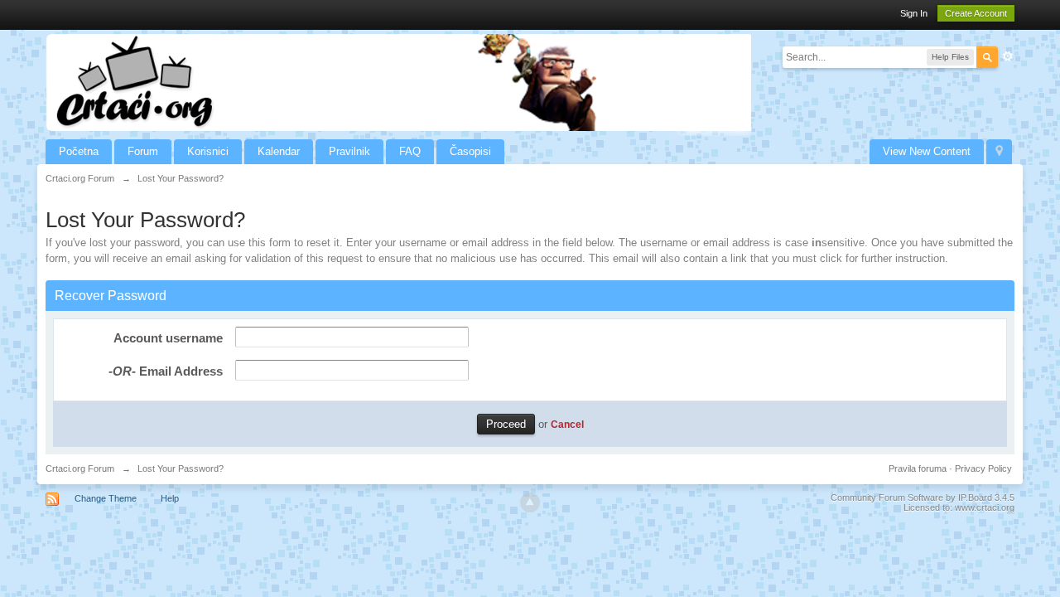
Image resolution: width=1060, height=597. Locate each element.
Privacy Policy (983, 468)
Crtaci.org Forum (80, 468)
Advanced (1007, 56)
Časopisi (470, 151)
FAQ (410, 151)
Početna (79, 151)
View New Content (927, 151)
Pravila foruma (918, 468)
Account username (168, 338)
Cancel (567, 424)
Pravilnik (349, 151)
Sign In (914, 13)
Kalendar (279, 151)
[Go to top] (530, 502)
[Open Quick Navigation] (999, 151)
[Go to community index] (399, 81)
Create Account (976, 13)
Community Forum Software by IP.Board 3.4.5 (922, 497)
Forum (143, 151)
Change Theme (106, 498)
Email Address (165, 371)
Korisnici (208, 151)
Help (170, 498)
